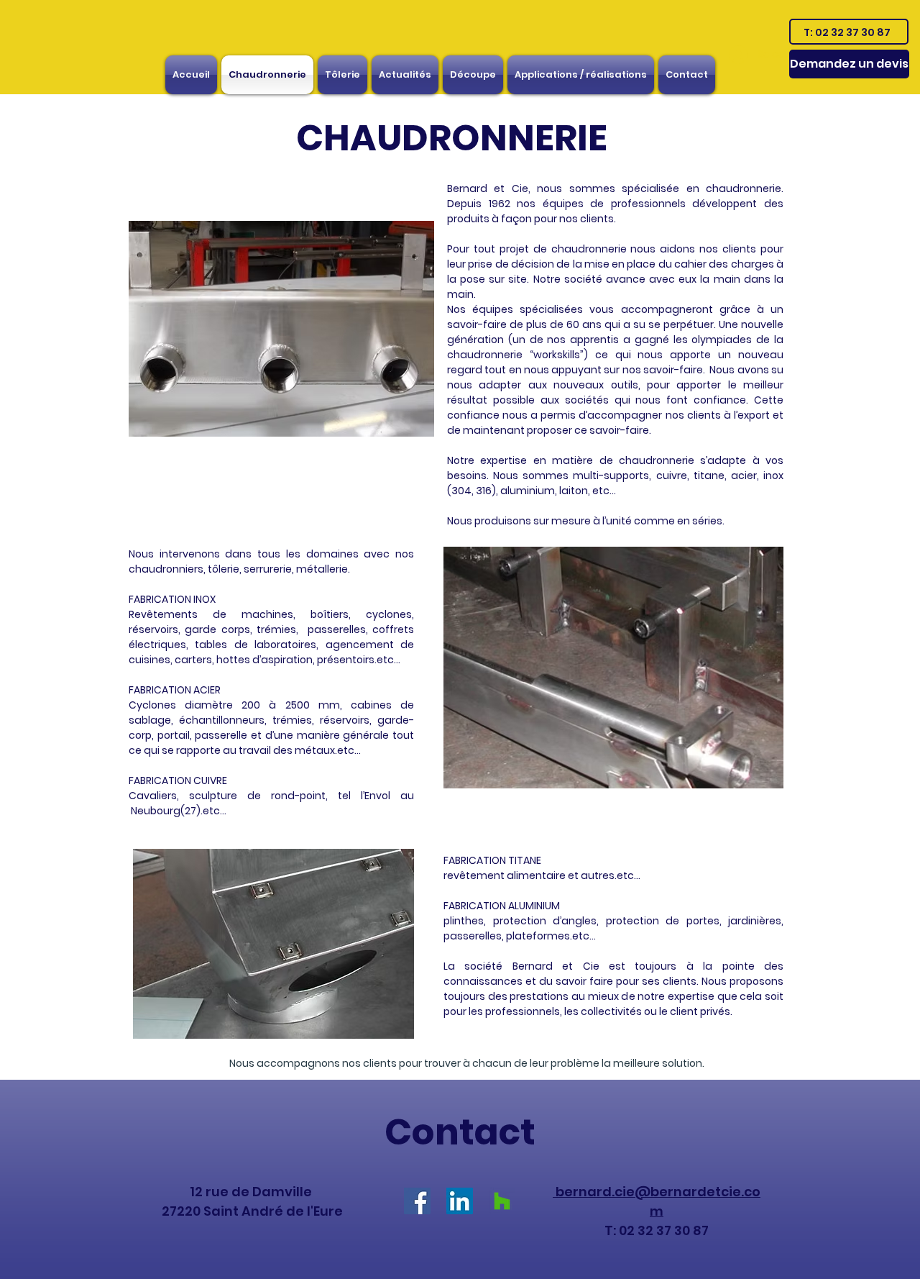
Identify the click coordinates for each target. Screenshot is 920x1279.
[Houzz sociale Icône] (502, 1201)
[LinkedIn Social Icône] (459, 1201)
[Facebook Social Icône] (417, 1201)
